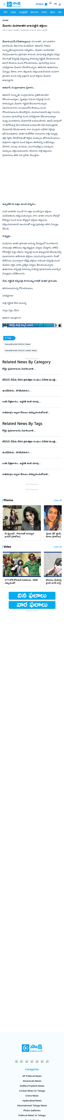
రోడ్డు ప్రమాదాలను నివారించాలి (29, 369)
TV (55, 4)
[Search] (46, 4)
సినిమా (44, 12)
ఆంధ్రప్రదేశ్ (23, 12)
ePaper (40, 4)
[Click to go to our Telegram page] (42, 1061)
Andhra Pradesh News (32, 1086)
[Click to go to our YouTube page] (37, 1061)
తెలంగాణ (34, 12)
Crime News (32, 1096)
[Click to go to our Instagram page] (32, 1061)
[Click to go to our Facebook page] (17, 1061)
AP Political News (32, 1076)
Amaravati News (32, 1081)
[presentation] (6, 518)
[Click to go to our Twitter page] (27, 1061)
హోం (5, 12)
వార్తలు (13, 12)
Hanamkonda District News (17, 344)
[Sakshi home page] (32, 1048)
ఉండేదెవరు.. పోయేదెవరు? (31, 390)
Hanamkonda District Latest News (21, 350)
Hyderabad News (32, 1100)
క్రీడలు (52, 12)
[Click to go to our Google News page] (47, 1061)
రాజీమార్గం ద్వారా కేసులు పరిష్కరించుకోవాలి (31, 412)
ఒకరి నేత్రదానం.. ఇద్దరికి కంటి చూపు (30, 401)
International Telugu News (32, 1105)
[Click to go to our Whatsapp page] (22, 1061)
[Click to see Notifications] (60, 4)
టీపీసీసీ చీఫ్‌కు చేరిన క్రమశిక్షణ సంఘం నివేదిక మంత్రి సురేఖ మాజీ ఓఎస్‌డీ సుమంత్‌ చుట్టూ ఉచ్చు (31, 380)
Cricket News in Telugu (32, 1091)
